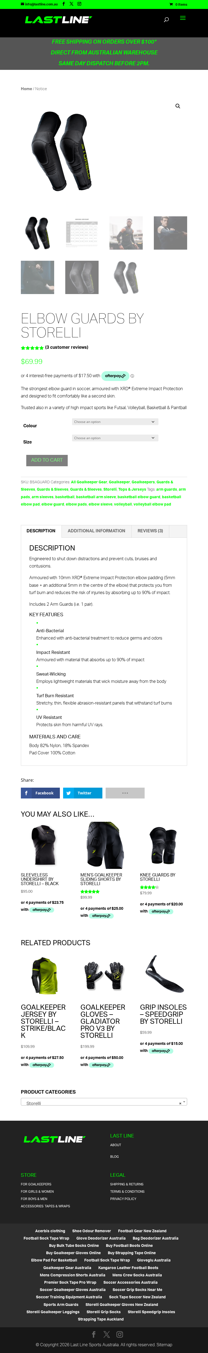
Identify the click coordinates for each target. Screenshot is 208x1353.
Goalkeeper (119, 482)
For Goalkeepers (36, 1184)
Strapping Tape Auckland (101, 1319)
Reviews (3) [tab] (150, 531)
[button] (178, 106)
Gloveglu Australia (154, 1260)
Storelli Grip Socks (104, 1312)
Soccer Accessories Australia (130, 1283)
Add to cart (47, 460)
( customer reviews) (66, 347)
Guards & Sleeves (53, 489)
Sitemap (164, 1345)
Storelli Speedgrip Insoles (151, 1312)
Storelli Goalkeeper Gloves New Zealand (122, 1305)
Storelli (110, 489)
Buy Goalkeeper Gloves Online (73, 1253)
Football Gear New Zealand (142, 1231)
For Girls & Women (37, 1191)
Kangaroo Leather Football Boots (128, 1268)
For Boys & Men (34, 1199)
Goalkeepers (143, 482)
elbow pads (76, 504)
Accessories (32, 1206)
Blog (114, 1156)
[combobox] (104, 1102)
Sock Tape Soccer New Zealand (137, 1297)
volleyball (123, 504)
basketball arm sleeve (96, 497)
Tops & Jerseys (132, 489)
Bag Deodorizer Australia (155, 1238)
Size (27, 442)
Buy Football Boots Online (129, 1246)
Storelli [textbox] (102, 1104)
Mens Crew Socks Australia (137, 1275)
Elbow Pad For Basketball (54, 1260)
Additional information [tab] (96, 531)
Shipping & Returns (127, 1184)
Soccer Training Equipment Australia (69, 1297)
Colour (30, 426)
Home (26, 89)
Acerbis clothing (50, 1231)
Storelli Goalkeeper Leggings (53, 1312)
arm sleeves (43, 497)
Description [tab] (41, 531)
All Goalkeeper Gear (89, 482)
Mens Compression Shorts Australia (72, 1275)
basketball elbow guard (139, 497)
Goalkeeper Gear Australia (67, 1268)
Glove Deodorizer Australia (101, 1238)
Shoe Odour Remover (91, 1231)
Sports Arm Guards (61, 1305)
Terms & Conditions (127, 1191)
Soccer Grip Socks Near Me (137, 1290)
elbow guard (52, 504)
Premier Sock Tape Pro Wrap (70, 1283)
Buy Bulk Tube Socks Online (74, 1246)
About (115, 1145)
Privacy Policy (123, 1199)
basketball (64, 497)
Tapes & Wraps (57, 1206)
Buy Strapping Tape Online (132, 1253)
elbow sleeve (100, 504)
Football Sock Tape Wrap (46, 1238)
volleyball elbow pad (152, 504)
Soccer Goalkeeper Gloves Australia (73, 1290)
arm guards (166, 489)
